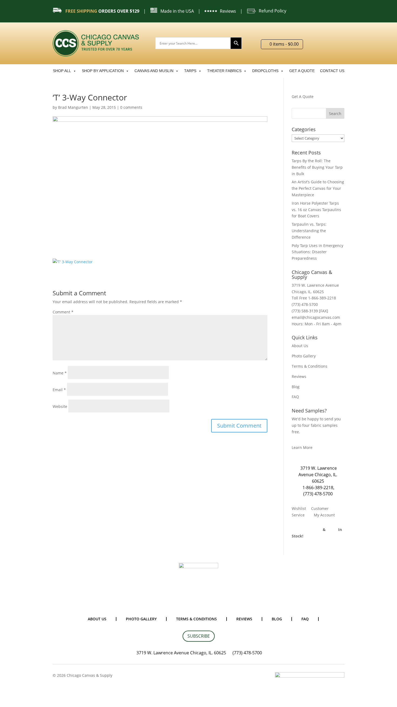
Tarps (190, 71)
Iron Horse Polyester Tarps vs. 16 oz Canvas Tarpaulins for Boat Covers (316, 210)
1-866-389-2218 (317, 487)
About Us (300, 345)
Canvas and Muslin (153, 71)
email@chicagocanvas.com (316, 317)
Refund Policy (272, 11)
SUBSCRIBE (198, 636)
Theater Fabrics (224, 71)
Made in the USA (177, 11)
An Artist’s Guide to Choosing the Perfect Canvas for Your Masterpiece (318, 188)
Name (60, 373)
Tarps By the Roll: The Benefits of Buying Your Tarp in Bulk (317, 167)
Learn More (302, 447)
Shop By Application (103, 71)
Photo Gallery (304, 355)
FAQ (295, 396)
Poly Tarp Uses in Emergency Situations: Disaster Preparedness (317, 252)
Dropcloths (265, 71)
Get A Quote (303, 96)
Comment (63, 311)
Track (332, 529)
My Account (324, 514)
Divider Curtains (307, 529)
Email (59, 389)
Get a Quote (302, 71)
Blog (296, 386)
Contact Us (332, 71)
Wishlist (299, 508)
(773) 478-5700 (318, 494)
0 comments (131, 107)
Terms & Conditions (309, 366)
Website (60, 406)
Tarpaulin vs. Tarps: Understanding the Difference (309, 231)
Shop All (62, 71)
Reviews (228, 11)
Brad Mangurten (73, 107)
